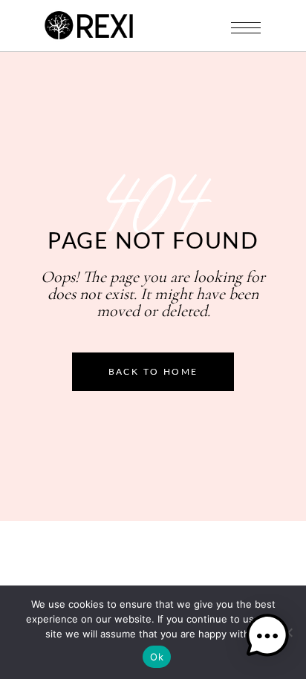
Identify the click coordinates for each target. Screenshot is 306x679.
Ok (156, 657)
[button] (267, 638)
